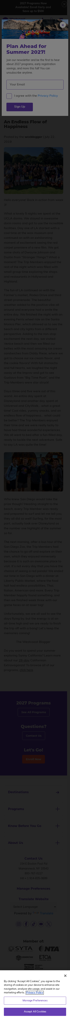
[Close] (65, 975)
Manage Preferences (35, 1000)
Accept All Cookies (35, 1011)
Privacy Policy (34, 992)
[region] (35, 994)
